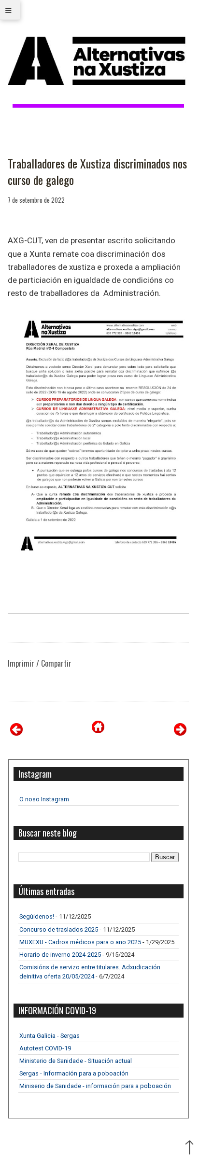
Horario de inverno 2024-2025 (60, 954)
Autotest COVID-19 (45, 1048)
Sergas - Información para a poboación (73, 1073)
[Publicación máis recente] (16, 733)
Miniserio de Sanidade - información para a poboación (95, 1085)
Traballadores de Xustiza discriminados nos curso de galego (97, 171)
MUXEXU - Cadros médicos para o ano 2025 (80, 942)
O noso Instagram (44, 799)
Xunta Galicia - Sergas (49, 1035)
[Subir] (189, 1148)
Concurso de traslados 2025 (58, 929)
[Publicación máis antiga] (180, 733)
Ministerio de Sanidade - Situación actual (75, 1060)
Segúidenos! (36, 916)
